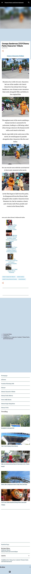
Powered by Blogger (16, 572)
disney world (20, 276)
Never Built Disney (6, 399)
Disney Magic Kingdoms (8, 403)
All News (3, 379)
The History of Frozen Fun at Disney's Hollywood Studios (11, 261)
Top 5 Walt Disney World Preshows (12, 271)
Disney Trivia (5, 407)
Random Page (5, 544)
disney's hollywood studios (10, 279)
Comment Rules (7, 334)
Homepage (4, 375)
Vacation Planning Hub (7, 383)
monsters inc (22, 279)
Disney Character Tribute (15, 56)
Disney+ (3, 387)
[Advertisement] (15, 315)
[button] (3, 51)
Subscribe (7, 5)
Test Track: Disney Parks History (9, 446)
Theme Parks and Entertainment (14, 2)
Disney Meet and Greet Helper (9, 551)
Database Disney (5, 550)
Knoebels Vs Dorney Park (7, 428)
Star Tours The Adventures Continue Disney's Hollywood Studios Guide (11, 250)
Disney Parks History (7, 395)
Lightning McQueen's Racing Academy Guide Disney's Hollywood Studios (11, 238)
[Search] (29, 2)
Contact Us (6, 335)
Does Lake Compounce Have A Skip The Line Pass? (14, 484)
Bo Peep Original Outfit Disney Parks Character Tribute (12, 227)
